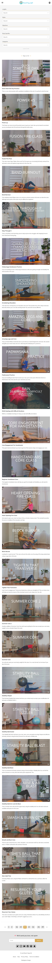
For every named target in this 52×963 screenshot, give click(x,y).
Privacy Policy (24, 956)
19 (17, 927)
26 (43, 927)
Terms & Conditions (34, 956)
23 (33, 927)
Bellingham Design (26, 960)
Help (18, 956)
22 (29, 927)
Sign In (50, 3)
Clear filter (26, 48)
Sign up (39, 940)
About (14, 956)
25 (38, 927)
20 (21, 927)
